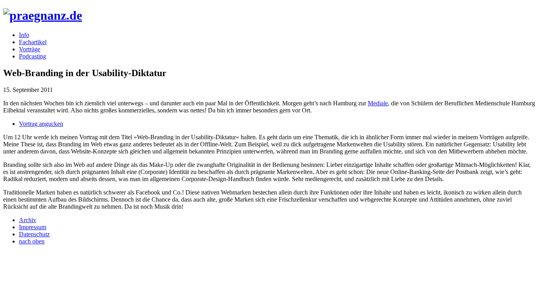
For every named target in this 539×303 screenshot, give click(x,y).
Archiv (27, 220)
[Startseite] (42, 15)
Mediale (378, 103)
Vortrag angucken (41, 123)
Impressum (32, 227)
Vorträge (29, 49)
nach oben (32, 241)
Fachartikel (33, 42)
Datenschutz (34, 234)
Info (24, 35)
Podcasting (32, 56)
